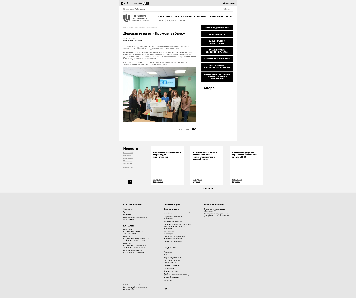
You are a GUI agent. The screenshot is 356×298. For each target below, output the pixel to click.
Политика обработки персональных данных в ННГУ (135, 218)
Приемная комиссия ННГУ (173, 241)
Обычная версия (229, 3)
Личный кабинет (217, 34)
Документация (169, 268)
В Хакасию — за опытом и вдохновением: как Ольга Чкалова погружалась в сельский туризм (205, 155)
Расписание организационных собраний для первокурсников (167, 154)
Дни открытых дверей (171, 209)
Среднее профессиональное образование (173, 218)
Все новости (207, 188)
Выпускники (171, 21)
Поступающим (183, 16)
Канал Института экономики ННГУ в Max (217, 51)
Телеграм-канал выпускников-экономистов (217, 66)
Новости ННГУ (128, 153)
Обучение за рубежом (171, 265)
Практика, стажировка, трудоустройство (172, 261)
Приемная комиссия (130, 212)
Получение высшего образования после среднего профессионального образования (178, 226)
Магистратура (169, 231)
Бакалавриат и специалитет (173, 221)
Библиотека (127, 215)
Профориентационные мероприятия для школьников (178, 213)
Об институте (165, 16)
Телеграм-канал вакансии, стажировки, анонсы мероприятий (217, 76)
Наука (229, 16)
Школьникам (127, 161)
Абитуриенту (127, 163)
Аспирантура (168, 234)
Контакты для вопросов (217, 27)
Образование (216, 16)
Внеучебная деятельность (173, 258)
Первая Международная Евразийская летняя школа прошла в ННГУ (244, 154)
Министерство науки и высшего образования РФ (215, 210)
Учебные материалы (171, 255)
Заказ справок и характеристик (217, 42)
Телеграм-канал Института (217, 59)
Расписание (168, 252)
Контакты (182, 21)
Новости (161, 21)
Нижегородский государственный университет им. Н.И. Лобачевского (216, 215)
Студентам (200, 16)
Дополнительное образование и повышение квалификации (175, 238)
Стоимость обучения (171, 271)
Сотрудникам (128, 40)
